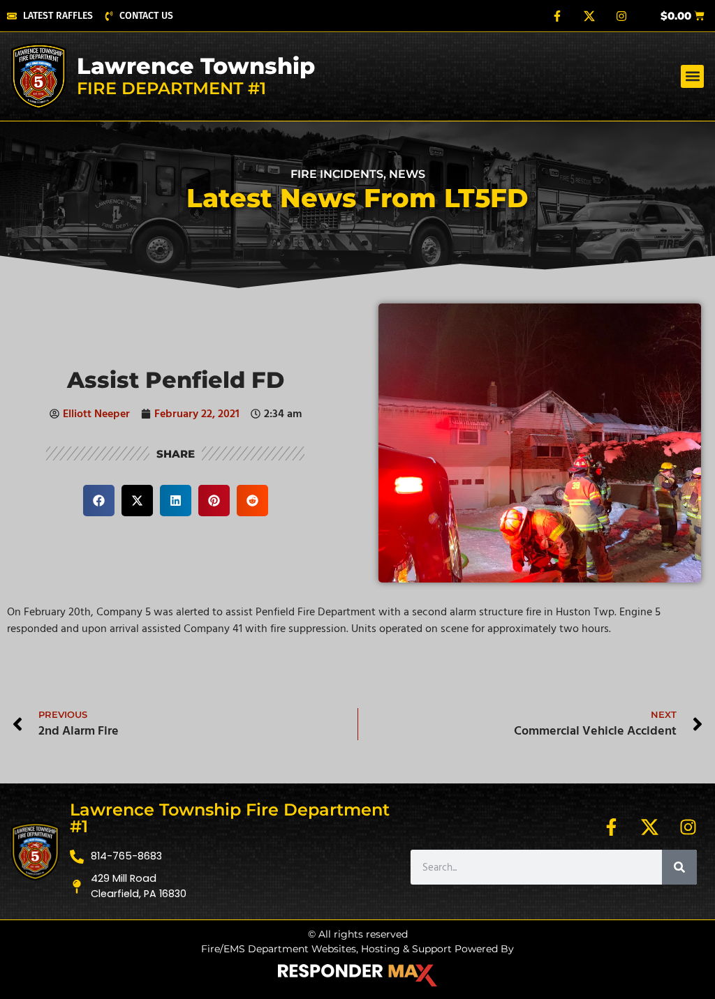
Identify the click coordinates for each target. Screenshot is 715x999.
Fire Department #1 (171, 88)
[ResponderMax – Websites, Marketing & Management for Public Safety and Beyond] (357, 975)
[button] (692, 76)
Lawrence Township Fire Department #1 (230, 817)
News (407, 174)
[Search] (679, 867)
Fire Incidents (336, 174)
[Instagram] (621, 16)
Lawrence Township (196, 66)
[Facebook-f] (557, 16)
